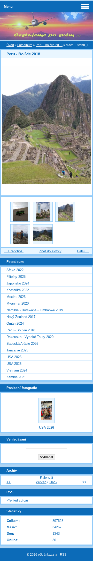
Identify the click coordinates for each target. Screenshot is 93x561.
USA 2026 (13, 364)
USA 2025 (13, 357)
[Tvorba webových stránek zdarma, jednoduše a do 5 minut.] (56, 555)
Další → (83, 251)
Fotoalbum (24, 45)
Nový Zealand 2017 (20, 317)
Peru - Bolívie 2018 (49, 45)
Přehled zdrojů (17, 500)
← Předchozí (14, 251)
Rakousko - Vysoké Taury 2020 (29, 337)
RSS (63, 554)
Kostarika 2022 (17, 290)
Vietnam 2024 (16, 370)
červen (41, 482)
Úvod (10, 45)
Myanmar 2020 (17, 303)
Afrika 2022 (15, 270)
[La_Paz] (42, 211)
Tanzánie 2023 (17, 350)
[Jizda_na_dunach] (20, 211)
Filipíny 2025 (16, 277)
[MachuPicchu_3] (42, 234)
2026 (53, 482)
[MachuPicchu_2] (20, 234)
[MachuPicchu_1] (65, 211)
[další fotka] (83, 125)
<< (8, 482)
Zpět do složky (50, 251)
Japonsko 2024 (17, 283)
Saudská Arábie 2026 (22, 344)
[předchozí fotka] (10, 125)
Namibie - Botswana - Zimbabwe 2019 (34, 310)
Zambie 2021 (16, 377)
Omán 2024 (15, 323)
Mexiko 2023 (16, 297)
